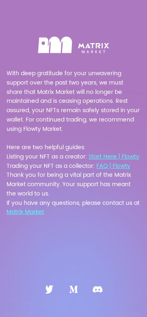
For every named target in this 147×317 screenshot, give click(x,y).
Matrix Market (25, 212)
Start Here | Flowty (114, 156)
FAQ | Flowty (113, 166)
